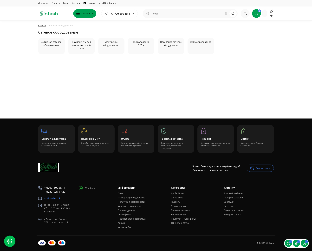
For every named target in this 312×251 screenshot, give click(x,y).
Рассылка (229, 206)
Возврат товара (232, 214)
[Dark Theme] (271, 15)
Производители (126, 210)
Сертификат (124, 214)
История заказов (233, 197)
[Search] (226, 13)
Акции (121, 222)
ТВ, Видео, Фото (180, 222)
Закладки (229, 201)
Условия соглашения (129, 206)
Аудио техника (179, 206)
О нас (121, 193)
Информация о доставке (131, 197)
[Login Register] (245, 13)
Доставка (43, 3)
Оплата (56, 3)
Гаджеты (176, 201)
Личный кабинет (233, 193)
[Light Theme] (271, 11)
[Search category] (147, 13)
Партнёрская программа (132, 218)
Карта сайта (124, 227)
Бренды (76, 3)
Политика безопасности (131, 201)
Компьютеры (178, 214)
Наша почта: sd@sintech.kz (101, 3)
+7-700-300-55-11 (121, 13)
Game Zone (177, 197)
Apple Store (177, 193)
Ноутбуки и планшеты (183, 218)
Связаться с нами (234, 210)
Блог (65, 3)
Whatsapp (90, 188)
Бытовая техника (180, 210)
